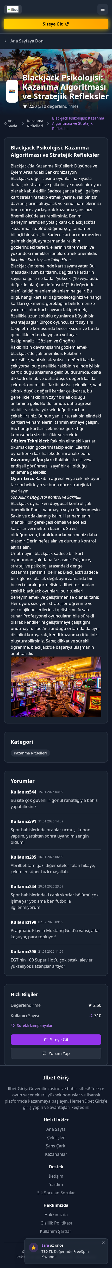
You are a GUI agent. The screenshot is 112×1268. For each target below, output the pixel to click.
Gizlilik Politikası (56, 1223)
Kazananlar (56, 1154)
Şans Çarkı (56, 1146)
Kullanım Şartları (56, 1231)
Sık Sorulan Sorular (56, 1193)
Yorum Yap (59, 1053)
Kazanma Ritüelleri (35, 123)
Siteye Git (59, 1039)
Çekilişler (56, 1137)
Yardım (56, 1184)
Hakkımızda (56, 1214)
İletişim (56, 1176)
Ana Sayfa (12, 123)
